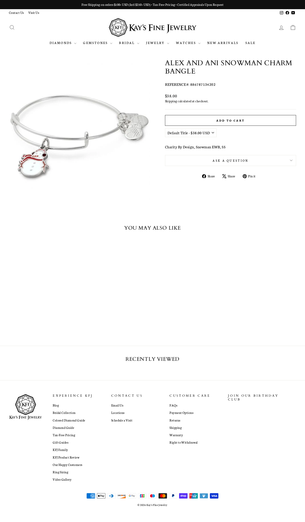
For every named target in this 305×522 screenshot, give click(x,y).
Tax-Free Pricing (64, 435)
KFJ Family (60, 449)
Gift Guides (60, 442)
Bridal (127, 42)
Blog (56, 405)
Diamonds (61, 42)
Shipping (171, 101)
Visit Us (33, 12)
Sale (250, 42)
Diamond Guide (63, 427)
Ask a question (230, 160)
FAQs (173, 405)
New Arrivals (222, 42)
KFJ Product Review (66, 457)
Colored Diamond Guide (69, 420)
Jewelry (156, 42)
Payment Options (181, 412)
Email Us (117, 405)
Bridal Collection (64, 412)
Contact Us (16, 12)
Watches (186, 42)
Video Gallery (62, 479)
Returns (174, 420)
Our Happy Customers (67, 464)
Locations (118, 412)
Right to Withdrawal (183, 442)
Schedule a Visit (121, 420)
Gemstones (96, 42)
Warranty (176, 435)
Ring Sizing (60, 472)
